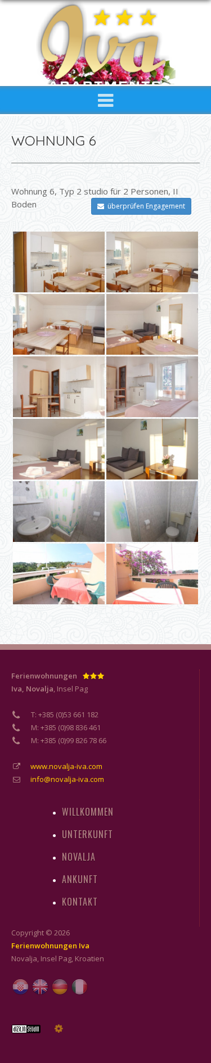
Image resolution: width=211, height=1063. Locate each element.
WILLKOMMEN (88, 811)
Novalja (24, 958)
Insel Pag (56, 958)
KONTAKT (80, 901)
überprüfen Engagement (144, 206)
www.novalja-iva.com (66, 766)
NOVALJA (79, 856)
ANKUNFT (80, 879)
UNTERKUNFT (87, 834)
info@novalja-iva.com (67, 779)
